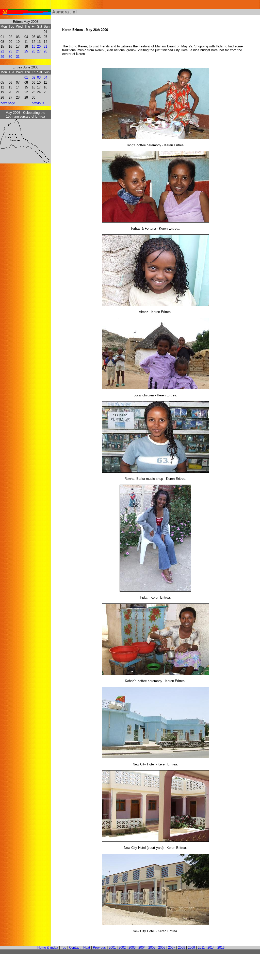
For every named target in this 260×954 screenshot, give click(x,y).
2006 (161, 947)
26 (33, 51)
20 (39, 46)
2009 (191, 947)
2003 (132, 947)
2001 (112, 947)
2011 (201, 947)
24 (18, 51)
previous (38, 103)
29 (2, 57)
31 (18, 57)
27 (39, 51)
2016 (220, 947)
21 (45, 46)
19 (33, 46)
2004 (141, 947)
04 (45, 77)
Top (63, 947)
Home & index (47, 947)
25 (26, 51)
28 (45, 51)
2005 (151, 947)
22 (2, 51)
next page (8, 103)
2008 (181, 947)
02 (33, 77)
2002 (122, 947)
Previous (99, 947)
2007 (171, 947)
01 (26, 77)
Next (86, 947)
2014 (211, 947)
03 (39, 77)
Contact (74, 947)
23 (10, 51)
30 (10, 57)
